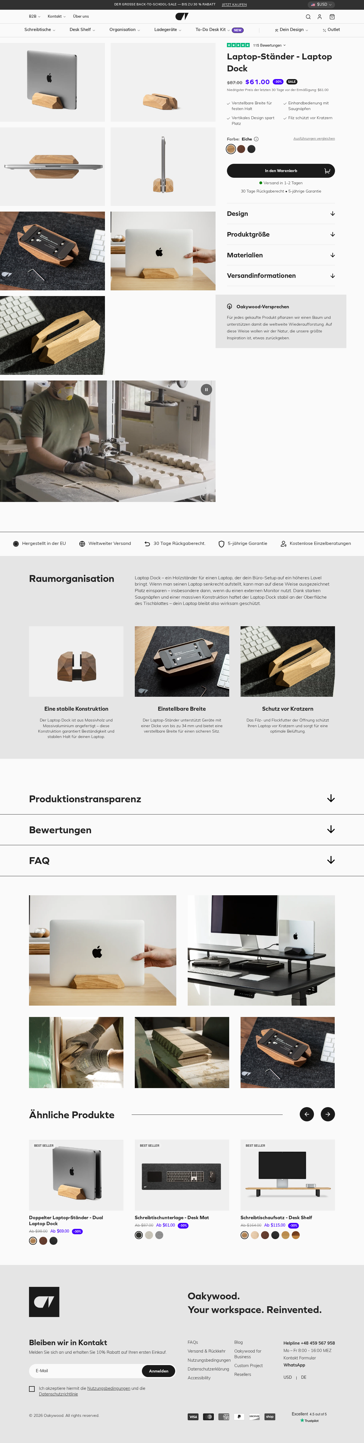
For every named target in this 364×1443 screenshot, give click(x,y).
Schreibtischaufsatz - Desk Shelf (276, 1217)
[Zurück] (307, 1114)
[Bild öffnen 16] (52, 335)
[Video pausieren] (206, 389)
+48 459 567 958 (318, 1343)
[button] (281, 213)
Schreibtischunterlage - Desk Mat (172, 1217)
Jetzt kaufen (234, 5)
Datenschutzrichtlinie (58, 1394)
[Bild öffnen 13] (52, 251)
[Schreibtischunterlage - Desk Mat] (182, 1175)
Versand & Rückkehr (207, 1351)
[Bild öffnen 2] (163, 82)
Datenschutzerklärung (208, 1369)
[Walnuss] (241, 149)
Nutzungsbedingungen (108, 1389)
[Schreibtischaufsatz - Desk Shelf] (288, 1175)
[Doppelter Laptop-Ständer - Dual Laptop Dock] (76, 1175)
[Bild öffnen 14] (163, 251)
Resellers (242, 1375)
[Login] (320, 17)
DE (303, 1378)
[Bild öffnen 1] (52, 82)
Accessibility (199, 1378)
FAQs (193, 1343)
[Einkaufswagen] (332, 17)
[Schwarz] (251, 149)
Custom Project (248, 1366)
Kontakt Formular (300, 1358)
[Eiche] (231, 149)
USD (288, 1378)
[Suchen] (308, 17)
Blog (238, 1343)
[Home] (182, 16)
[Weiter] (328, 1114)
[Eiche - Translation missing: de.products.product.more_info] (256, 139)
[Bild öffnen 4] (163, 166)
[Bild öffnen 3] (52, 166)
